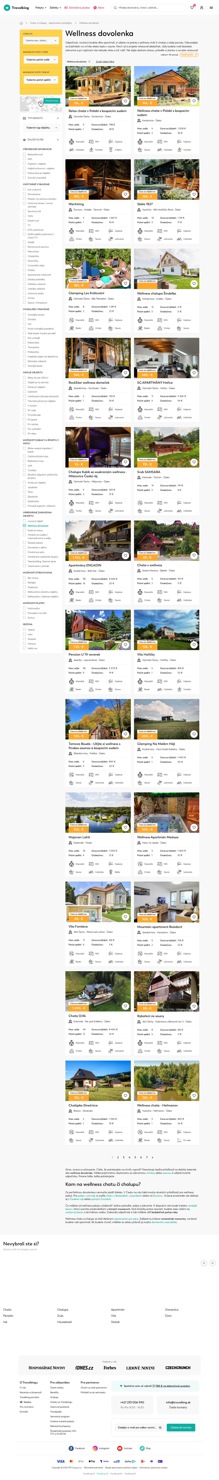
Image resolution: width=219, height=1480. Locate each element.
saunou (167, 1173)
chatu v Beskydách (117, 1195)
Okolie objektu (100, 1297)
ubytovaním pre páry (126, 1218)
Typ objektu (35, 118)
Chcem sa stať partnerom (94, 1387)
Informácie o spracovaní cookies (153, 1468)
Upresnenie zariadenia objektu (100, 1320)
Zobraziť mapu (51, 101)
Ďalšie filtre (35, 139)
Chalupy (54, 1397)
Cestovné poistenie (59, 1407)
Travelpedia (56, 1411)
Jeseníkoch (135, 1195)
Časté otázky (56, 1387)
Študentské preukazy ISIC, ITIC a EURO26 (63, 1432)
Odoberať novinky (181, 1427)
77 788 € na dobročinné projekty (171, 1386)
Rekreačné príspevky (60, 1426)
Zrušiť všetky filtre (105, 61)
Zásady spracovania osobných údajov (121, 1468)
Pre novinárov (27, 1407)
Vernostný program (60, 1416)
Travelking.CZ (89, 1474)
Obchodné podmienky (93, 1468)
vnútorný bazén (74, 1212)
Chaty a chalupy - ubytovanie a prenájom (51, 23)
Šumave (157, 1195)
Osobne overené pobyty (62, 1421)
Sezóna (99, 1332)
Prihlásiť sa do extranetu (93, 1392)
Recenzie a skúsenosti (31, 1392)
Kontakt (24, 1411)
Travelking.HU (116, 1474)
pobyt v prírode (87, 1195)
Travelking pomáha (29, 1397)
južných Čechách (101, 1199)
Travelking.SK (102, 1474)
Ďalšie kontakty (178, 1407)
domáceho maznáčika (164, 1222)
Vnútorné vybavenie (100, 1274)
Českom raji (77, 1199)
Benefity (54, 1392)
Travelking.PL (130, 1474)
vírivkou (150, 1173)
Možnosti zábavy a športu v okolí (100, 1309)
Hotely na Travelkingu (61, 1402)
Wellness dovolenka (89, 23)
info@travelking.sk (178, 1402)
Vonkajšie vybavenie (100, 1286)
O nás (23, 1387)
